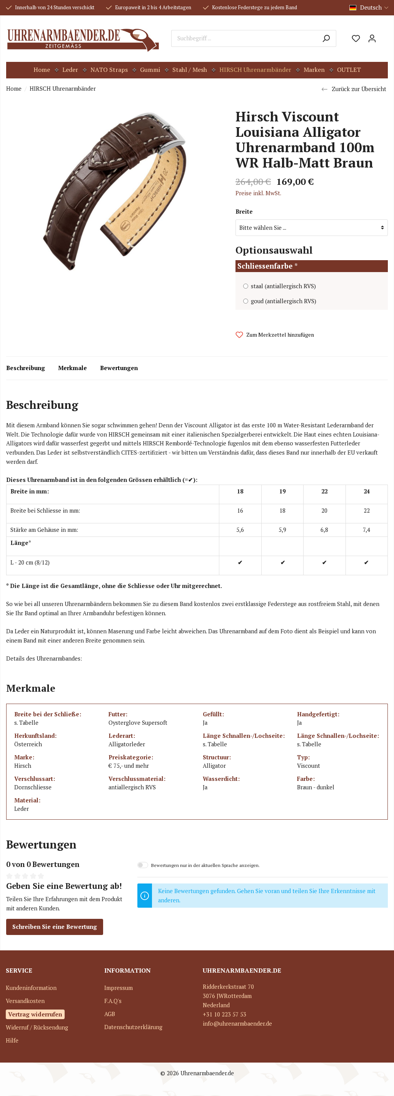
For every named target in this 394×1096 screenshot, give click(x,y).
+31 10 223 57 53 (224, 1014)
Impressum (118, 987)
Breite (244, 211)
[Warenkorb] (384, 36)
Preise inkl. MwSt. (258, 193)
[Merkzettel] (356, 38)
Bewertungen (119, 368)
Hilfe (12, 1040)
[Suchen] (326, 38)
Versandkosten (25, 1001)
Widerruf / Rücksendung (37, 1027)
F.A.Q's (113, 1001)
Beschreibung (25, 368)
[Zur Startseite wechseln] (83, 38)
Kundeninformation (31, 987)
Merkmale (72, 368)
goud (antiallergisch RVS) (283, 301)
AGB (109, 1014)
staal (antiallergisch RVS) (283, 286)
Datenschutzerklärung (133, 1027)
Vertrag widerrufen (35, 1014)
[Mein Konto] (372, 38)
